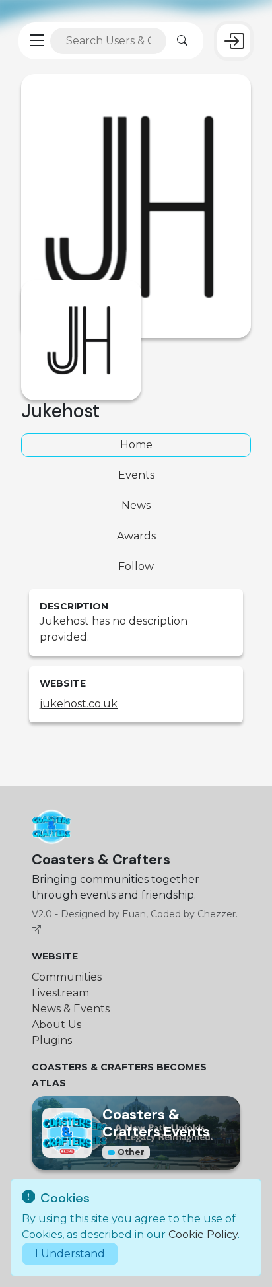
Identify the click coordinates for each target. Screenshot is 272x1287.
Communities (67, 977)
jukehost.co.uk (79, 703)
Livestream (60, 993)
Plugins (52, 1040)
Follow (136, 566)
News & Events (71, 1008)
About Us (56, 1024)
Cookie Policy (203, 1234)
